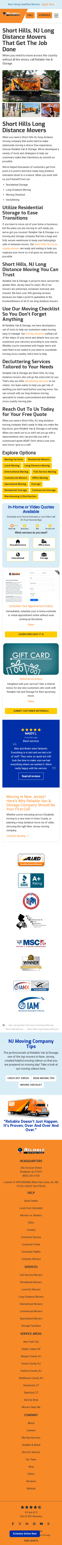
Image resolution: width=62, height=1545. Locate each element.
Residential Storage (15, 490)
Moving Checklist (31, 1084)
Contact (31, 1229)
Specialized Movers (31, 1318)
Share (31, 624)
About (31, 1423)
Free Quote (31, 1540)
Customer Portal (31, 1244)
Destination (25, 529)
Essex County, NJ (31, 1363)
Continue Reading (16, 835)
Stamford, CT (31, 1392)
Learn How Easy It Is (31, 634)
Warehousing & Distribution (20, 496)
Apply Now (48, 4)
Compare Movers (31, 1258)
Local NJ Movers (31, 1289)
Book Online (31, 1200)
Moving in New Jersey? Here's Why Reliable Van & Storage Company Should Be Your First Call (30, 802)
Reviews (31, 1481)
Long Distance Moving (37, 465)
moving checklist (35, 333)
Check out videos (18, 1078)
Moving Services (13, 459)
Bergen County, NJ (31, 1356)
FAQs (31, 1222)
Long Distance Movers (31, 1296)
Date (37, 529)
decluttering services (36, 381)
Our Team (31, 1459)
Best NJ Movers (31, 1452)
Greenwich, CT (31, 1385)
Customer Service (31, 1237)
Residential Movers (39, 459)
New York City (31, 1341)
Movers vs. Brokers (31, 1215)
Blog (31, 1466)
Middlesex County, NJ (31, 1378)
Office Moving (40, 477)
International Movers (31, 1304)
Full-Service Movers (31, 1274)
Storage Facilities (31, 1325)
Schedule (44, 15)
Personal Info (50, 529)
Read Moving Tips (44, 1078)
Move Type (11, 529)
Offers (31, 1473)
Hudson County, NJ (31, 1370)
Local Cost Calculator (31, 1208)
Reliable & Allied (31, 1444)
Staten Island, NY (31, 1349)
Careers (31, 1430)
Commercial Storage (44, 490)
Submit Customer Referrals (31, 710)
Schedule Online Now (25, 1533)
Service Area (31, 1399)
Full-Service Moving (45, 471)
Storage (36, 484)
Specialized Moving (15, 484)
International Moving (16, 471)
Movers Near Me (31, 1407)
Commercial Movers (15, 477)
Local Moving (11, 465)
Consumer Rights (31, 1251)
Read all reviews (31, 776)
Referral (31, 1488)
